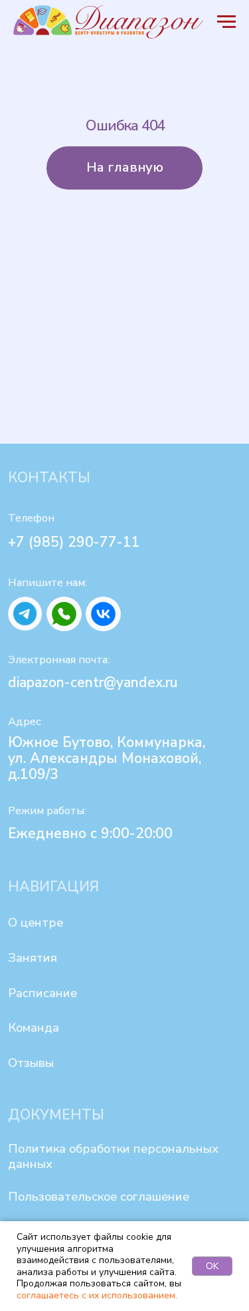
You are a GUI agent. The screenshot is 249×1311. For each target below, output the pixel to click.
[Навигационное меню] (226, 22)
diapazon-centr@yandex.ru (93, 682)
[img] (25, 614)
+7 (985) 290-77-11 (74, 542)
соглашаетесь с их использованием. (97, 1295)
